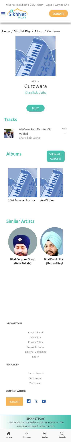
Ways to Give (62, 4)
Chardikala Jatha (35, 92)
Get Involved (35, 378)
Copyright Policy (35, 346)
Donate (58, 13)
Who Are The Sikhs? (16, 4)
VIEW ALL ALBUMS (55, 156)
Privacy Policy (35, 342)
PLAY (35, 108)
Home (6, 31)
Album (39, 31)
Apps (49, 4)
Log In (35, 356)
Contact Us (35, 337)
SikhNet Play (22, 31)
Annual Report (35, 373)
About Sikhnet (35, 332)
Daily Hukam (36, 4)
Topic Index (35, 383)
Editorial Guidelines (35, 351)
